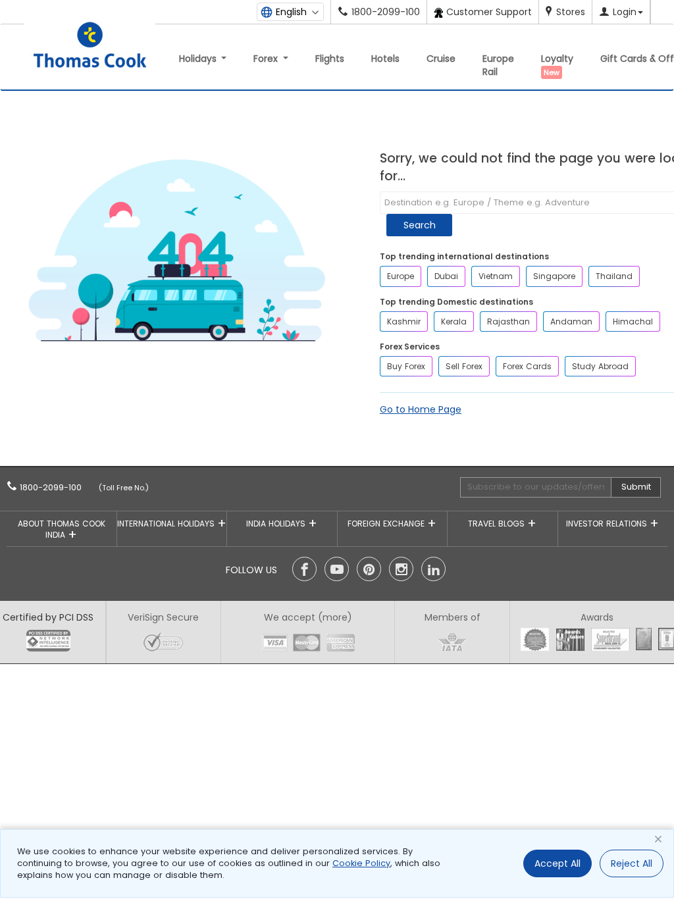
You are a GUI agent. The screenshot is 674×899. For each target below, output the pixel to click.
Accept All (557, 863)
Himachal (633, 321)
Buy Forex (406, 366)
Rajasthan (508, 321)
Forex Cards (527, 366)
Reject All (631, 863)
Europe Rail (498, 65)
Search (419, 225)
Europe (400, 276)
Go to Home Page (420, 409)
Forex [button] (266, 58)
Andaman (571, 321)
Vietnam (496, 276)
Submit (636, 486)
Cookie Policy (361, 863)
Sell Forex (464, 366)
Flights (329, 58)
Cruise (441, 58)
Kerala (454, 321)
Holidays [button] (199, 58)
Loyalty (557, 65)
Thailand (614, 276)
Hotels (385, 58)
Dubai (446, 276)
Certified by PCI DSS (48, 617)
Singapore (554, 276)
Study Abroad (600, 366)
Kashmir (404, 321)
